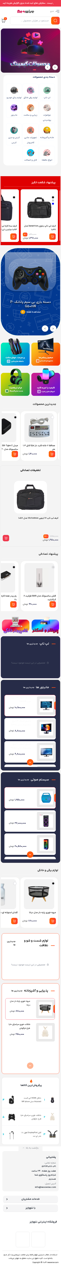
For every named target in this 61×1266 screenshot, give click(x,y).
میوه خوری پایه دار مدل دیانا (20, 1003)
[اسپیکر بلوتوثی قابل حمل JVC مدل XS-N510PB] (46, 821)
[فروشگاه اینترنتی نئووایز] (25, 11)
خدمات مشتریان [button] (30, 1199)
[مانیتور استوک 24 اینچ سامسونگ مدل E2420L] (46, 728)
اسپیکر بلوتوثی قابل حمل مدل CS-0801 (20, 792)
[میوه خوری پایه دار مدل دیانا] (45, 1009)
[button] (34, 69)
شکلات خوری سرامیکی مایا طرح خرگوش (19, 1026)
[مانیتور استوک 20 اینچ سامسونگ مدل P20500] (46, 751)
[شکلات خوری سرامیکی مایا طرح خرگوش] (45, 1032)
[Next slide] (47, 67)
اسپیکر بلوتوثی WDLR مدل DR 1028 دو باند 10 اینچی (19, 838)
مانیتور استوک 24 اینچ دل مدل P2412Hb (20, 699)
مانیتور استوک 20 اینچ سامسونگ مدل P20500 (21, 746)
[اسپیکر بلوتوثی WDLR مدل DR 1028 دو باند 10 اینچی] (46, 844)
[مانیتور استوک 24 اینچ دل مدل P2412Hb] (46, 705)
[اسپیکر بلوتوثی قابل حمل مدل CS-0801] (46, 797)
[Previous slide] (55, 67)
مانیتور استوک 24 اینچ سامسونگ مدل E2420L (21, 723)
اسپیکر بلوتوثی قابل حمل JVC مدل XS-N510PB (20, 815)
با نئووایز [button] (30, 1208)
